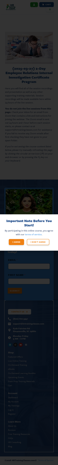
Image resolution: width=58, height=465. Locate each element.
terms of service (33, 234)
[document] (29, 232)
